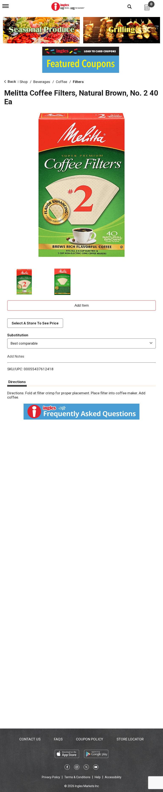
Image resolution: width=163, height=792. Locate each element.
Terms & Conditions (77, 777)
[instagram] (76, 767)
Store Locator (130, 739)
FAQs (58, 739)
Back (11, 81)
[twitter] (86, 767)
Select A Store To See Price (35, 323)
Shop (24, 82)
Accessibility (113, 777)
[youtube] (95, 767)
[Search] (126, 6)
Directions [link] (17, 382)
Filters (78, 82)
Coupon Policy (89, 739)
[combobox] (81, 343)
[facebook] (67, 767)
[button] (24, 282)
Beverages (41, 82)
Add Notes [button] (15, 356)
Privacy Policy (51, 777)
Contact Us (30, 739)
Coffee (61, 82)
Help (98, 777)
